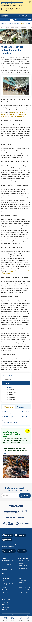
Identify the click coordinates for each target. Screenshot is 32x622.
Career (5, 609)
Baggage (21, 563)
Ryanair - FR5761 (8, 417)
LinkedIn (8, 540)
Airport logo (12, 397)
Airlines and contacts (8, 567)
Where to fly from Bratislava (7, 570)
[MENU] (29, 20)
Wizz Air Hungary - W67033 (12, 421)
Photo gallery (6, 604)
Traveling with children (24, 590)
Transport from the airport (8, 584)
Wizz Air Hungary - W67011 (11, 412)
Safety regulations (23, 568)
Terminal (5, 602)
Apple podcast (10, 551)
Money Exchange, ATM (24, 587)
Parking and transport (24, 560)
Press (22, 23)
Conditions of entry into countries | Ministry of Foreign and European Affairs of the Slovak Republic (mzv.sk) (14, 114)
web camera (23, 15)
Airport (12, 20)
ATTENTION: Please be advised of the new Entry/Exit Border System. (12, 2)
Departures (5, 620)
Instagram (21, 535)
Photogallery (12, 399)
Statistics (11, 394)
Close (30, 2)
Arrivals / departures (8, 560)
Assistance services (24, 592)
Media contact (12, 392)
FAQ (20, 570)
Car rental (5, 587)
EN (28, 15)
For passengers (5, 20)
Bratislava (5, 592)
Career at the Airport (13, 23)
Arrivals (12, 620)
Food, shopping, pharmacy (23, 581)
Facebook (8, 535)
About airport (6, 599)
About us (3, 23)
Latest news (11, 387)
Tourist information (8, 590)
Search (26, 19)
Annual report (12, 389)
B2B (16, 20)
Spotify (23, 551)
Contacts (28, 23)
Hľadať (27, 620)
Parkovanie (20, 620)
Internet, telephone (24, 585)
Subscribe (26, 495)
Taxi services (6, 581)
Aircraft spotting (7, 573)
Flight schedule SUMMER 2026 (7, 563)
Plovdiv (5, 453)
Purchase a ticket (23, 565)
